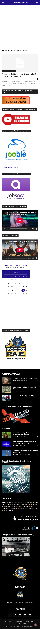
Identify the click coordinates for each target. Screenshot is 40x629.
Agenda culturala (13, 506)
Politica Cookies (30, 621)
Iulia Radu (15, 391)
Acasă (3, 7)
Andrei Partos (5, 79)
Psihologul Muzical (17, 504)
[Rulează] (4, 229)
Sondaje (20, 508)
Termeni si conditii (9, 621)
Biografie (28, 504)
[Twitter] (25, 615)
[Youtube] (30, 615)
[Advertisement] (20, 29)
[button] (37, 2)
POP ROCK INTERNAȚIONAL (8, 71)
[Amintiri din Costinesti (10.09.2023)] (6, 398)
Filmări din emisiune (31, 508)
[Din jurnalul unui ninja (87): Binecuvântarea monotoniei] (6, 435)
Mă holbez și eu (23, 502)
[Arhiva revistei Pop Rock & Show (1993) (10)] (6, 389)
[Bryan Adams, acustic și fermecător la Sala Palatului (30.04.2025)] (6, 444)
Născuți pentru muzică (9, 502)
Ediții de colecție (25, 506)
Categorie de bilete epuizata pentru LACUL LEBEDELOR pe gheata (20, 75)
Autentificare (17, 623)
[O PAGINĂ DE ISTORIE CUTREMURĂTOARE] (6, 380)
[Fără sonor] (33, 229)
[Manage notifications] (35, 624)
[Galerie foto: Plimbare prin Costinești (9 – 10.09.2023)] (6, 453)
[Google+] (15, 615)
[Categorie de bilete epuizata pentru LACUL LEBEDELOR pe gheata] (20, 63)
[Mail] (20, 615)
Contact (24, 623)
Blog (31, 502)
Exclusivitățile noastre (9, 508)
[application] (20, 220)
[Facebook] (10, 615)
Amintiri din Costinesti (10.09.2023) (23, 396)
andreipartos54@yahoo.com (24, 602)
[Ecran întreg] (36, 229)
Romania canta (8, 510)
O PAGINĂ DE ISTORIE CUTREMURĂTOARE (25, 378)
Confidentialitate (20, 621)
